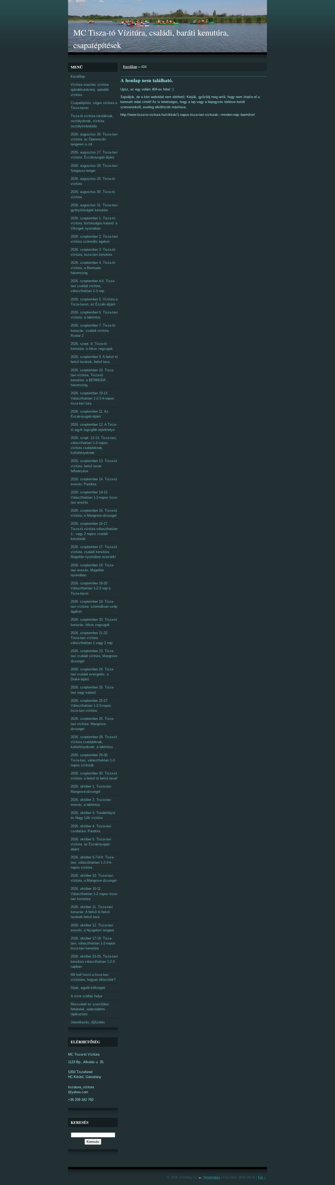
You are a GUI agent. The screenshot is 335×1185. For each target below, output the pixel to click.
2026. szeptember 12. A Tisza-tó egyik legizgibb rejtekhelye (94, 427)
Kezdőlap (130, 67)
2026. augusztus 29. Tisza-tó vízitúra (93, 181)
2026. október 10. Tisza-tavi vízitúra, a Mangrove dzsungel (93, 878)
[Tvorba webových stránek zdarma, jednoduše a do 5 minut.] (200, 1178)
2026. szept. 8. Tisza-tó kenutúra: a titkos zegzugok (92, 346)
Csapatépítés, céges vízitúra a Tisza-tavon (94, 105)
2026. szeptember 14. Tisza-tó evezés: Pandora (94, 481)
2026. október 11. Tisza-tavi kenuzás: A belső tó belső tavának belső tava (92, 912)
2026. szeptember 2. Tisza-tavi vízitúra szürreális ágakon (94, 239)
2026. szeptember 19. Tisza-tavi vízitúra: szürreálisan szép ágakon (94, 606)
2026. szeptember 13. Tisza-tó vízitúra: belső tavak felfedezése (94, 466)
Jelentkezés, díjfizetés (88, 1022)
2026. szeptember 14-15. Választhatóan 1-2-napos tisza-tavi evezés (94, 497)
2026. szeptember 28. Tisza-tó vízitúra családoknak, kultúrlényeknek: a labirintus (94, 742)
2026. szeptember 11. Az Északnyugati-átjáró (89, 413)
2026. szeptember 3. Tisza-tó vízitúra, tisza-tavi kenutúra (93, 252)
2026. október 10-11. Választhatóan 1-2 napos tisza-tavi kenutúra (94, 894)
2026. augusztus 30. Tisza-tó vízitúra (93, 194)
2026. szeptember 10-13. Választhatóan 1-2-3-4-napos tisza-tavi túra (92, 398)
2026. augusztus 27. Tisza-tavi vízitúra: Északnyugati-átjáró (94, 154)
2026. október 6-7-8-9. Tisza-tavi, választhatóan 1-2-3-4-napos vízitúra (92, 862)
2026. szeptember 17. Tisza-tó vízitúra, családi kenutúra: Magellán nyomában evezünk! (94, 552)
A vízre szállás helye (86, 996)
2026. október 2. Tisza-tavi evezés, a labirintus (91, 802)
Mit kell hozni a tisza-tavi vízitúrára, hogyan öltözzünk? (93, 977)
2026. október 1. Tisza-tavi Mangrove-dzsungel (91, 788)
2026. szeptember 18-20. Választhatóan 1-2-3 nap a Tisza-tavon (90, 588)
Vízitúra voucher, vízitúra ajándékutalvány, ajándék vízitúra (90, 89)
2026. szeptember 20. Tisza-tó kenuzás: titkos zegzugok (94, 622)
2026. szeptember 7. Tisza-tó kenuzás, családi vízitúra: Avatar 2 (93, 330)
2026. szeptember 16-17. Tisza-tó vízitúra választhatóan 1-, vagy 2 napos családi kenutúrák (94, 531)
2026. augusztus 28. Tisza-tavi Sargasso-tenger (94, 168)
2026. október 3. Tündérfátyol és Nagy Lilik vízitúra (93, 815)
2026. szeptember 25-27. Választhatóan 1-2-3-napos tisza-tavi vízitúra (91, 706)
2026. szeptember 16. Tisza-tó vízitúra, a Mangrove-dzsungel (94, 513)
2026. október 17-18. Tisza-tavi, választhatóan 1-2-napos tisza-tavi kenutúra (93, 943)
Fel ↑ (262, 1177)
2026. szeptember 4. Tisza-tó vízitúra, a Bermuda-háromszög (93, 268)
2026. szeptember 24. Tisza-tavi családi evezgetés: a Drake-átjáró (92, 674)
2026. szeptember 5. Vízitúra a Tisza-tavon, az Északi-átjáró (94, 301)
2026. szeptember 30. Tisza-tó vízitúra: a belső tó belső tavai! (94, 775)
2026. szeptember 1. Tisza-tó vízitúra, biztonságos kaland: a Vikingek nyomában (94, 223)
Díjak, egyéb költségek (88, 988)
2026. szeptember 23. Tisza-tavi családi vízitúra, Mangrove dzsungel (94, 656)
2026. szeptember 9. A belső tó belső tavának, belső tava (94, 359)
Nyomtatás (212, 1177)
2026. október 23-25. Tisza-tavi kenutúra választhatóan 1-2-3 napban (94, 961)
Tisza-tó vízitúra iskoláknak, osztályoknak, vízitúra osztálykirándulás (92, 121)
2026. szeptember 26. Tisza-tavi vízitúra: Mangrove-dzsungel (92, 724)
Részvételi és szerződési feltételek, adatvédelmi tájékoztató (90, 1009)
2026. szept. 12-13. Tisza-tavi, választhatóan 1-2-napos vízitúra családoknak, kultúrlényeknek (94, 445)
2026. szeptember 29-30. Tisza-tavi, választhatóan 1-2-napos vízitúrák (93, 760)
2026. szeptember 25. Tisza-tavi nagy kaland (92, 689)
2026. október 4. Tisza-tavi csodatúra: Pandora (91, 828)
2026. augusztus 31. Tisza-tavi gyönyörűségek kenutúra (94, 207)
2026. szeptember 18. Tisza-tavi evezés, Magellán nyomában (92, 570)
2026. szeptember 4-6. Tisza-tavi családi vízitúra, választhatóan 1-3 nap (93, 286)
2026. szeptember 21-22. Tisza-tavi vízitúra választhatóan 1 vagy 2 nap (92, 638)
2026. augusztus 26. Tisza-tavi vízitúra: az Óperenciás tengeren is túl (94, 139)
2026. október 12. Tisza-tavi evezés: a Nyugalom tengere (92, 927)
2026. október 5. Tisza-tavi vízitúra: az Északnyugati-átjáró (91, 844)
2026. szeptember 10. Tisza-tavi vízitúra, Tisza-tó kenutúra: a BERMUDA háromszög (92, 377)
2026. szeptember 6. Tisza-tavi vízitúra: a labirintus (94, 314)
